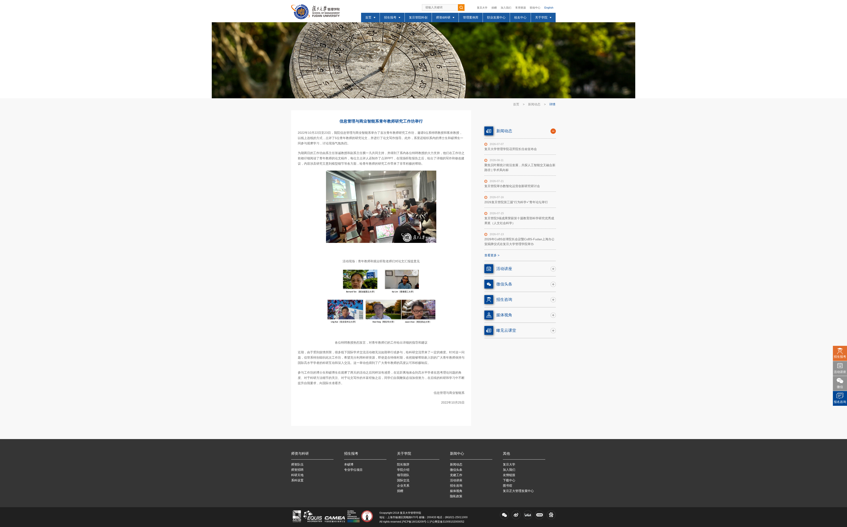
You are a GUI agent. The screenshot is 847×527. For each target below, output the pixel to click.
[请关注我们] (504, 514)
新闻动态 (534, 104)
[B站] (527, 514)
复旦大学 (482, 7)
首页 (516, 104)
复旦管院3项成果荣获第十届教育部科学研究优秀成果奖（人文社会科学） (519, 220)
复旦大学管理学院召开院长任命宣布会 (510, 149)
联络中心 (535, 7)
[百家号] (551, 514)
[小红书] (539, 514)
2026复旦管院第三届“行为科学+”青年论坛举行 (516, 202)
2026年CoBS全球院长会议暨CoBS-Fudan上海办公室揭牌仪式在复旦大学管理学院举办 (519, 241)
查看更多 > (491, 255)
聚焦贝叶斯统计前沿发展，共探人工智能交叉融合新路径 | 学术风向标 (519, 167)
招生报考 (840, 356)
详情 (552, 104)
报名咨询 (840, 402)
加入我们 (506, 7)
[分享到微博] (516, 514)
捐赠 (494, 7)
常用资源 (520, 7)
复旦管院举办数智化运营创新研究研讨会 (512, 186)
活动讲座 (840, 372)
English (548, 7)
